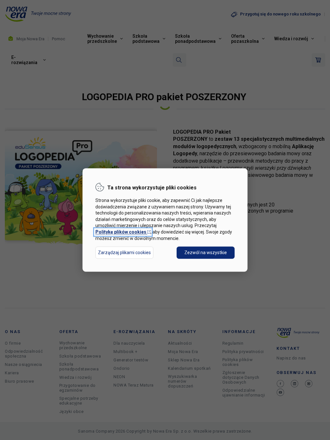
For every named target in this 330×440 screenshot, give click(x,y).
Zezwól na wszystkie (205, 252)
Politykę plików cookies (122, 231)
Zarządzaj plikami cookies (124, 252)
